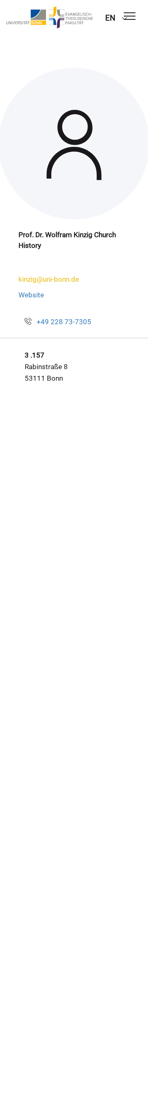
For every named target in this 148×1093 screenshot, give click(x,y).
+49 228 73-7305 (64, 322)
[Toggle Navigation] (130, 16)
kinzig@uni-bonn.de (48, 279)
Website (31, 295)
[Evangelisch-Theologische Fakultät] (49, 17)
